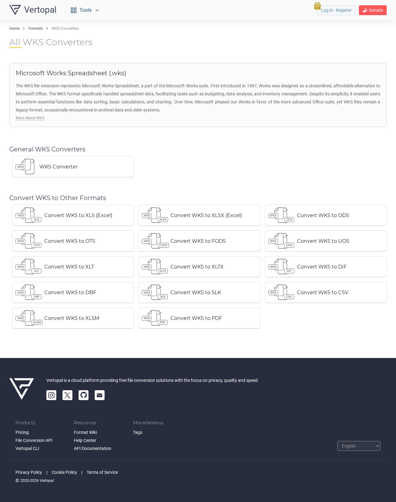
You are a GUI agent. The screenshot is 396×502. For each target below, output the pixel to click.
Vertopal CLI (27, 448)
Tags (137, 432)
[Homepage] (21, 389)
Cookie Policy (64, 472)
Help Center (85, 440)
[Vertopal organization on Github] (83, 395)
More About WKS (30, 118)
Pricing (22, 432)
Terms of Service (102, 472)
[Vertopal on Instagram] (51, 395)
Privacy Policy (28, 472)
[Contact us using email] (100, 395)
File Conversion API (33, 440)
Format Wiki (85, 432)
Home (14, 28)
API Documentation (92, 448)
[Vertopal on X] (67, 395)
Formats (35, 28)
